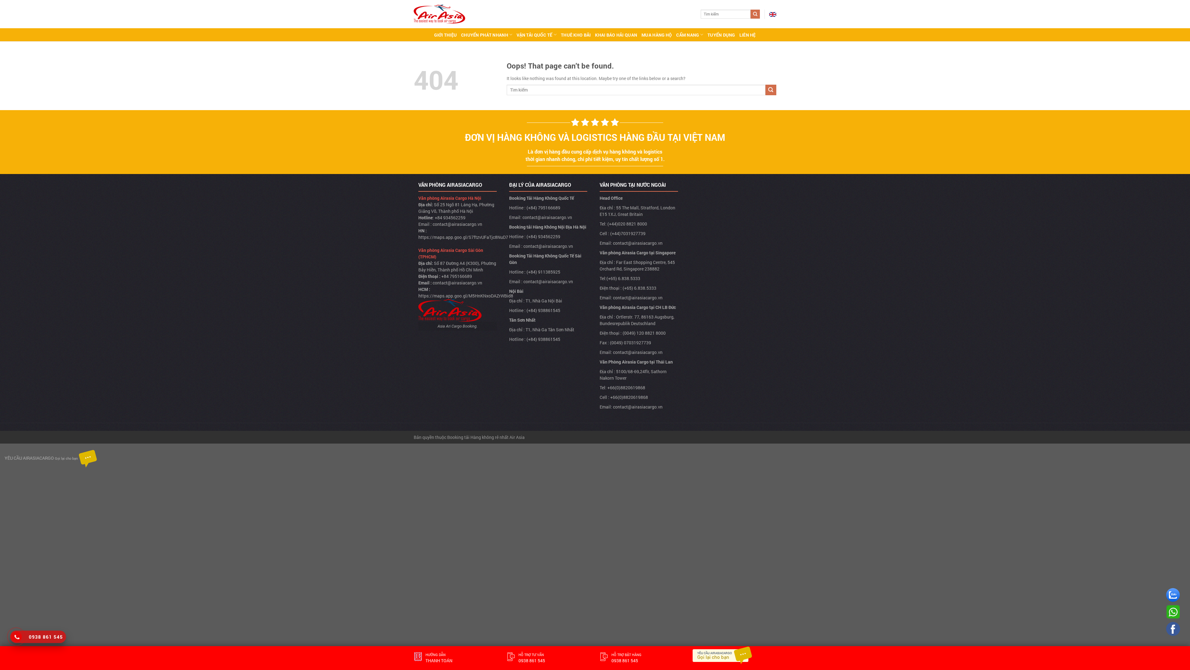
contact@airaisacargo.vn (547, 217)
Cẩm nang (687, 35)
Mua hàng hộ (656, 35)
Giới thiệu (445, 35)
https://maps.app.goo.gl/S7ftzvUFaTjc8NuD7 (463, 237)
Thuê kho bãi (576, 35)
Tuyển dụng (721, 35)
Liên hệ (747, 35)
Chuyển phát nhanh (484, 35)
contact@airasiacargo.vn (457, 224)
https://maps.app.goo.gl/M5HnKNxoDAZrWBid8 (465, 296)
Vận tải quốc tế (534, 35)
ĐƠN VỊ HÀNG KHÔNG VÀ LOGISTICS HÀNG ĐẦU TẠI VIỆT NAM (595, 137)
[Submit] (755, 14)
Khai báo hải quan (616, 35)
